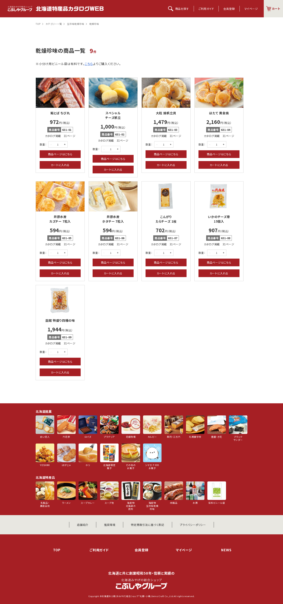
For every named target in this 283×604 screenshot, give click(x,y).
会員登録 (229, 9)
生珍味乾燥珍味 (75, 23)
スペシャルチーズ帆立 (113, 115)
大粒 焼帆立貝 (166, 113)
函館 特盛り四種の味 (60, 320)
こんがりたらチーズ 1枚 (166, 219)
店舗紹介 (82, 525)
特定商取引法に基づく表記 (147, 525)
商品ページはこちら (60, 154)
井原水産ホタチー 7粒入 (113, 219)
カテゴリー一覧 (54, 23)
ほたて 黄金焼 (219, 113)
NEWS (226, 549)
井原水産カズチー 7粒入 (60, 219)
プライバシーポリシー (193, 525)
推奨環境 (109, 525)
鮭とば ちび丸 (60, 113)
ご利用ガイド (206, 9)
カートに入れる (60, 165)
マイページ (251, 9)
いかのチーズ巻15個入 (219, 219)
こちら (89, 63)
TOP (38, 23)
